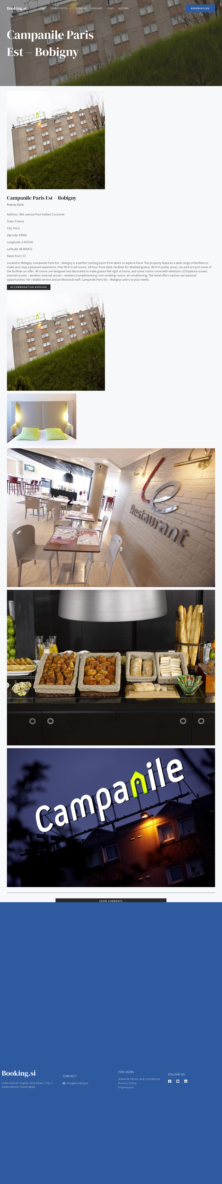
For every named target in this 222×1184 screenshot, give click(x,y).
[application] (69, 8)
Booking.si (16, 8)
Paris (20, 205)
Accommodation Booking (28, 287)
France (11, 205)
